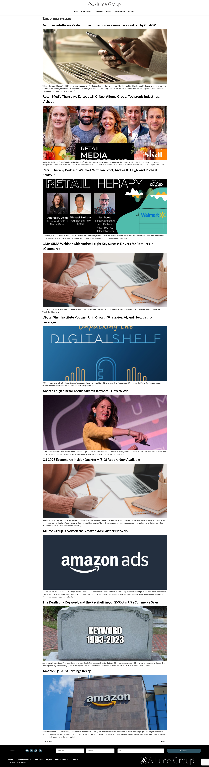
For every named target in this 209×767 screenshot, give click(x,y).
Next (163, 742)
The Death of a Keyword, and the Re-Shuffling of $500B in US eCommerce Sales (101, 602)
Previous (47, 742)
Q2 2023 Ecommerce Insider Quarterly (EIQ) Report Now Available (91, 459)
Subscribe (184, 751)
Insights (108, 11)
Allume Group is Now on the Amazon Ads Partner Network (85, 531)
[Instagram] (35, 750)
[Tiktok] (40, 750)
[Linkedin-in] (31, 750)
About (76, 11)
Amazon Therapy (120, 11)
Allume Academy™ (87, 11)
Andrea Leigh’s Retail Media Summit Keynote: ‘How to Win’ (86, 391)
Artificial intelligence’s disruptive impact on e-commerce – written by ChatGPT (100, 25)
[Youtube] (27, 750)
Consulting (99, 11)
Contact (131, 11)
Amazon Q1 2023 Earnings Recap (67, 671)
